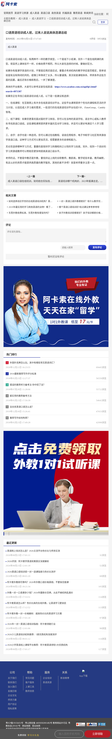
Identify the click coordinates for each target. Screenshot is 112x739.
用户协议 (12, 704)
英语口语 (45, 13)
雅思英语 (77, 13)
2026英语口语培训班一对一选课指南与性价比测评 (31, 572)
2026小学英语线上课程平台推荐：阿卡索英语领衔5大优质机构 (37, 645)
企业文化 (12, 695)
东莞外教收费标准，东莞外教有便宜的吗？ (29, 213)
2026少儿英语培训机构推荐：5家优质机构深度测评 (32, 634)
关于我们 (12, 678)
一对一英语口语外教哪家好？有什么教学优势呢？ (81, 201)
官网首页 (8, 13)
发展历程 (12, 691)
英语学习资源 (21, 13)
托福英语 (67, 13)
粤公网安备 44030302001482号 (38, 723)
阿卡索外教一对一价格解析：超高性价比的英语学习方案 (34, 613)
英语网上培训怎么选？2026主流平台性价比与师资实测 (33, 551)
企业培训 (47, 678)
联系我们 (12, 682)
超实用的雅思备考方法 (21, 396)
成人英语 (34, 13)
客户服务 (29, 682)
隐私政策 (12, 708)
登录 (103, 22)
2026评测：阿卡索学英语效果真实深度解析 (28, 561)
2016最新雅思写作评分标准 (23, 374)
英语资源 (47, 682)
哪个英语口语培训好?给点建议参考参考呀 (79, 207)
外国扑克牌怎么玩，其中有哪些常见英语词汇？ (33, 363)
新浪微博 (64, 678)
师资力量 (12, 700)
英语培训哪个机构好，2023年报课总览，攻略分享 (81, 181)
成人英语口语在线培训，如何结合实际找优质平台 (31, 181)
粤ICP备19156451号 (14, 723)
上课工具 (29, 687)
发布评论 (97, 247)
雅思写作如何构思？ (19, 418)
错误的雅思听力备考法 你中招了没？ (27, 385)
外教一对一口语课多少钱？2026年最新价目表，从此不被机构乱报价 (40, 592)
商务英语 (56, 13)
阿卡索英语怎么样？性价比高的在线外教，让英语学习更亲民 (36, 603)
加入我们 (12, 687)
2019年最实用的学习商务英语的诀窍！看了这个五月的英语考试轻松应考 (31, 207)
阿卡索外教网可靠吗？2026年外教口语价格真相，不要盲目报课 (38, 582)
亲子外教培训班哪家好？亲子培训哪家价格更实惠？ (81, 213)
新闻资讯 (88, 13)
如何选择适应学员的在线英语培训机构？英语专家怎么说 (31, 201)
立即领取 (97, 733)
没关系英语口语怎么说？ (22, 407)
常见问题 (29, 678)
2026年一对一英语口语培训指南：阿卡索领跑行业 (31, 624)
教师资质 (29, 691)
